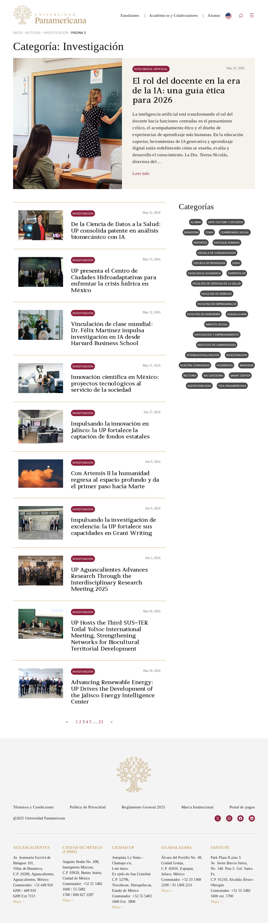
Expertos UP (236, 273)
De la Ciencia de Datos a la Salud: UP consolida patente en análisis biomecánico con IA (115, 231)
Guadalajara (237, 314)
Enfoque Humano (227, 242)
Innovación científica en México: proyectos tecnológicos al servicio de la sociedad (115, 384)
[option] (228, 17)
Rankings (246, 365)
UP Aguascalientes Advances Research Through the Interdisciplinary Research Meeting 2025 (109, 580)
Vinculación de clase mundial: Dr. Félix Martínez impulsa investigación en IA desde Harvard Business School (112, 334)
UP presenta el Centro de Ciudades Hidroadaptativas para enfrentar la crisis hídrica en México (113, 281)
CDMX (209, 232)
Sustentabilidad (199, 385)
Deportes (200, 242)
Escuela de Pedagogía (209, 263)
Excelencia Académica (204, 273)
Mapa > (19, 902)
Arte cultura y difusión (225, 222)
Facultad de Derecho (217, 293)
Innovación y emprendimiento (216, 334)
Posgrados (225, 365)
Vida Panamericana (232, 385)
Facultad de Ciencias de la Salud (217, 283)
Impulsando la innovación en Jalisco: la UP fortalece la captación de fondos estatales (110, 431)
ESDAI (236, 263)
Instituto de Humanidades (217, 344)
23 (100, 721)
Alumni (196, 222)
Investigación (56, 33)
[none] (228, 17)
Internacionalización (203, 355)
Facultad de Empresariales (216, 303)
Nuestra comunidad (195, 365)
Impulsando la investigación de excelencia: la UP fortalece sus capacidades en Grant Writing (113, 527)
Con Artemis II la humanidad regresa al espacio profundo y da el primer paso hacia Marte (115, 480)
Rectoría (189, 375)
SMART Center (240, 375)
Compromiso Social (234, 232)
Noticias (33, 33)
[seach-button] (241, 16)
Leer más (140, 173)
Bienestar (191, 232)
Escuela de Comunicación (217, 252)
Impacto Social (217, 324)
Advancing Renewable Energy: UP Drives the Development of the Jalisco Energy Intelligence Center (113, 692)
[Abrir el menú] (252, 15)
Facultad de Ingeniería (203, 314)
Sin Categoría (213, 375)
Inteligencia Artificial (151, 69)
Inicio (18, 33)
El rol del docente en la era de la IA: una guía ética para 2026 (186, 91)
